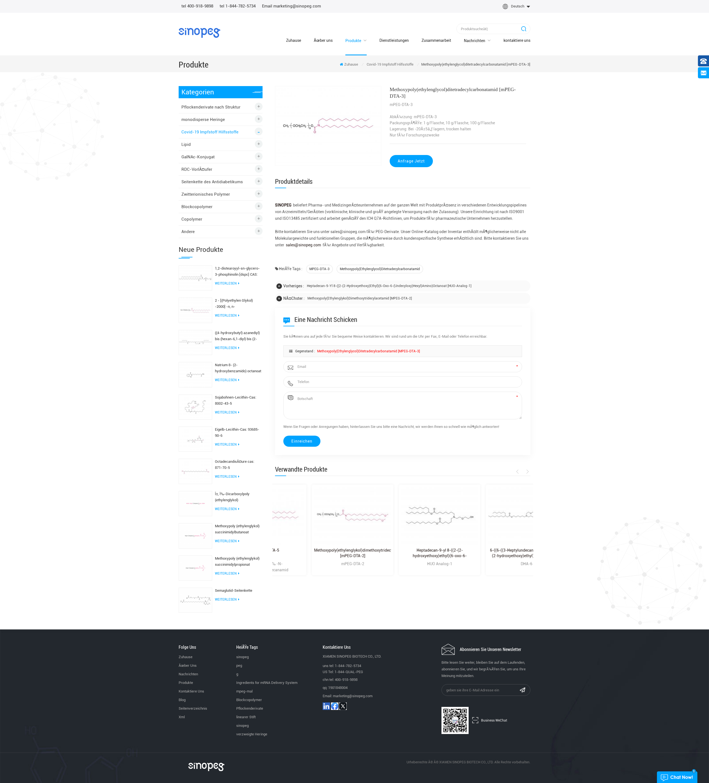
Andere (188, 231)
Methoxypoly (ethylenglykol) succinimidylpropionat (237, 561)
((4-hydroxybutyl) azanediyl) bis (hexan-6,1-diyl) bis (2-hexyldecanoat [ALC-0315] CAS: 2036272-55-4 (237, 336)
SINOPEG (283, 205)
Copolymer (191, 219)
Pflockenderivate (249, 708)
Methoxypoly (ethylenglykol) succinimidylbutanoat (237, 529)
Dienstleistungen (394, 40)
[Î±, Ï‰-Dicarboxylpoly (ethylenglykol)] (195, 503)
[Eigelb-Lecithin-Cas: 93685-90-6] (195, 438)
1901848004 (338, 688)
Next (526, 472)
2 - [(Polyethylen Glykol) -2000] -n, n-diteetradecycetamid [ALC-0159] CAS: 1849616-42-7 (236, 304)
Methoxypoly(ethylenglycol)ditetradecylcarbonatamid (380, 269)
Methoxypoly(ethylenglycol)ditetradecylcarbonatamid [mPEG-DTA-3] (368, 351)
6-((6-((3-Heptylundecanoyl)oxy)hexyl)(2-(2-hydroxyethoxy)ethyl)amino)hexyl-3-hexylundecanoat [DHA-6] (489, 553)
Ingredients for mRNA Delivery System (266, 683)
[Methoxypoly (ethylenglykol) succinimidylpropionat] (195, 567)
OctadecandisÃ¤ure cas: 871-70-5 (234, 464)
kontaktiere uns (517, 40)
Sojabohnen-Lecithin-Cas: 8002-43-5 (235, 400)
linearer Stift (246, 717)
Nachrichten (474, 40)
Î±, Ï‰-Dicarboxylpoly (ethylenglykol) (232, 497)
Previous (518, 472)
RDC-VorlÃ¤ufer (196, 169)
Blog (182, 700)
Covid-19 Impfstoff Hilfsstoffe (390, 64)
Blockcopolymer (196, 206)
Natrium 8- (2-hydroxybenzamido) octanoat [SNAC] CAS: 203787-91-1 (238, 368)
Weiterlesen (226, 283)
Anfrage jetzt (411, 161)
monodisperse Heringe (203, 119)
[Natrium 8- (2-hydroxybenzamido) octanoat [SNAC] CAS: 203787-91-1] (195, 374)
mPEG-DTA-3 (319, 269)
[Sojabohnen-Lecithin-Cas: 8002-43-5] (195, 406)
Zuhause (293, 40)
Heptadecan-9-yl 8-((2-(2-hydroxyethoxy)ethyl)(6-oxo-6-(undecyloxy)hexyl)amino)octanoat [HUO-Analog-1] (389, 286)
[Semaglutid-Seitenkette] (195, 600)
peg (239, 665)
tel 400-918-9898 (197, 6)
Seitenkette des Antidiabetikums (212, 181)
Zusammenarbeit (436, 40)
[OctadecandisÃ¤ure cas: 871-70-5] (195, 471)
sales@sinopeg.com (303, 245)
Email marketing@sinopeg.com (291, 6)
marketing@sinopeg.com (353, 696)
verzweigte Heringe (251, 734)
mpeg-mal (244, 691)
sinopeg (242, 657)
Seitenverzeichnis (193, 708)
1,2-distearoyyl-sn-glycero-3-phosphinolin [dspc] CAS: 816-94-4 (237, 272)
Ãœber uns (323, 40)
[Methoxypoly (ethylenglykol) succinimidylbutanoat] (195, 535)
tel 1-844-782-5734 (238, 6)
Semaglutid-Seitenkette (233, 590)
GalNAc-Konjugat (198, 156)
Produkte (353, 40)
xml (182, 717)
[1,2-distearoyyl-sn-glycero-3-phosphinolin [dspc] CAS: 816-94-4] (195, 277)
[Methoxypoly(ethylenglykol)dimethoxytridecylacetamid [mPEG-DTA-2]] (315, 516)
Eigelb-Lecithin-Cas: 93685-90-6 (237, 432)
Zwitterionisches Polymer (205, 194)
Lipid (186, 144)
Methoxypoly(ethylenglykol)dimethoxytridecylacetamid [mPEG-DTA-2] (359, 298)
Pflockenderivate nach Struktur (210, 107)
